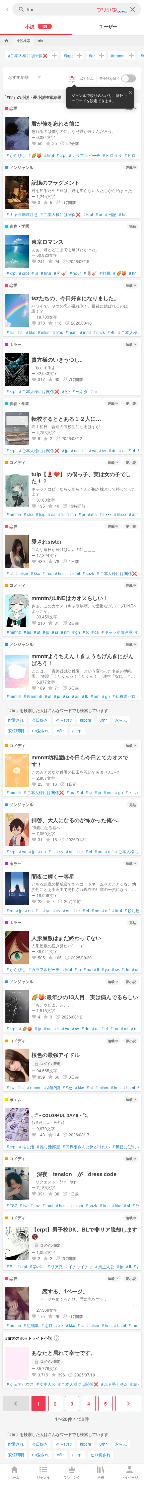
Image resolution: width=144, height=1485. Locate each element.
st (20, 332)
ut (37, 632)
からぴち (16, 155)
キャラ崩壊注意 (22, 214)
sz (20, 1087)
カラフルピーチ (84, 155)
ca (95, 632)
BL (111, 332)
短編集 (31, 1325)
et (132, 450)
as (27, 632)
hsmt (71, 332)
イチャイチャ (78, 1266)
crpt (61, 155)
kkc (30, 332)
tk (86, 632)
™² (137, 1205)
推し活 (26, 1146)
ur (92, 55)
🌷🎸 (90, 273)
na (75, 450)
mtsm (44, 332)
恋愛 (47, 1325)
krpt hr (85, 720)
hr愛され (16, 720)
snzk (99, 332)
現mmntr (33, 696)
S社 (67, 1087)
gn (76, 632)
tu (61, 514)
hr (122, 214)
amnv (135, 514)
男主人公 (104, 1266)
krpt (68, 55)
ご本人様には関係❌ (28, 55)
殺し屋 (132, 910)
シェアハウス (20, 1384)
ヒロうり (112, 155)
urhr (103, 720)
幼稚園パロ (124, 696)
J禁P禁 (52, 1087)
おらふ (121, 720)
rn (10, 910)
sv (102, 450)
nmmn (118, 55)
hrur (46, 273)
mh (71, 514)
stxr (28, 514)
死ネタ (80, 391)
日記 (110, 214)
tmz (35, 1205)
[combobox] (24, 77)
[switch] (128, 78)
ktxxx (120, 514)
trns (58, 332)
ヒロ (130, 155)
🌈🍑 (35, 155)
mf (109, 851)
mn (92, 514)
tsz (11, 332)
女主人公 (46, 1384)
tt (83, 450)
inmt (85, 332)
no (98, 851)
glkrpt (77, 730)
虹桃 (105, 273)
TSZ (12, 1205)
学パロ (37, 1266)
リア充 (55, 1266)
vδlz (60, 730)
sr (55, 632)
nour (75, 273)
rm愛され (40, 730)
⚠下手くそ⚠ (114, 1384)
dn (113, 450)
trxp (41, 514)
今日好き (40, 720)
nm (65, 632)
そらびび (64, 720)
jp (65, 450)
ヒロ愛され (100, 1454)
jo (46, 632)
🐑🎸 (60, 273)
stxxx (105, 514)
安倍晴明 (16, 730)
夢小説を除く (109, 78)
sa (52, 514)
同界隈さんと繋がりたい (86, 1146)
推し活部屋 (48, 1146)
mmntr (14, 632)
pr (82, 514)
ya (92, 450)
